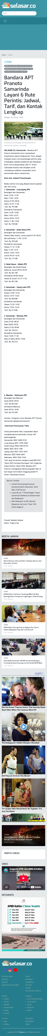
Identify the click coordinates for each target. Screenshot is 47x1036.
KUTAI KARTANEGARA (35, 999)
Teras (4, 55)
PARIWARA (29, 1019)
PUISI (5, 1021)
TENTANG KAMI (7, 976)
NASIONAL (29, 979)
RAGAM (6, 1013)
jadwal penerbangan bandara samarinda (18, 69)
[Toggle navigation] (5, 21)
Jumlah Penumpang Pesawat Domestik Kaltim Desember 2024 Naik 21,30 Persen (25, 487)
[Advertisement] (23, 38)
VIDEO (27, 1024)
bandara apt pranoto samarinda (16, 71)
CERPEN (6, 1024)
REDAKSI (5, 979)
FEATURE (28, 985)
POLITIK (6, 1002)
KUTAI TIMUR (31, 1002)
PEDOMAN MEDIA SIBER (10, 985)
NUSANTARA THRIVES (33, 991)
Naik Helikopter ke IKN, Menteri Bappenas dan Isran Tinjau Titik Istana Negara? (24, 504)
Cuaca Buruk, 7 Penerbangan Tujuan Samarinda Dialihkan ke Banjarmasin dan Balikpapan (26, 496)
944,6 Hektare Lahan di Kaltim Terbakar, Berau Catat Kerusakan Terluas (22, 838)
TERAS (27, 976)
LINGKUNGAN (8, 1008)
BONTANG (30, 1008)
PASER (29, 1005)
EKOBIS (6, 1010)
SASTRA (5, 1019)
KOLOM (28, 988)
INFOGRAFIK (29, 1021)
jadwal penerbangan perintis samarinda (18, 66)
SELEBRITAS (29, 982)
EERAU (29, 1010)
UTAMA (6, 999)
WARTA (4, 996)
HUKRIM (6, 1005)
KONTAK (5, 982)
